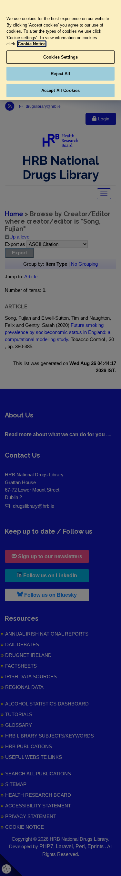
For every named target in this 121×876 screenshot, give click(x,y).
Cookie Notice (31, 43)
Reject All (60, 73)
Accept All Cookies (60, 90)
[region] (60, 50)
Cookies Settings (60, 57)
